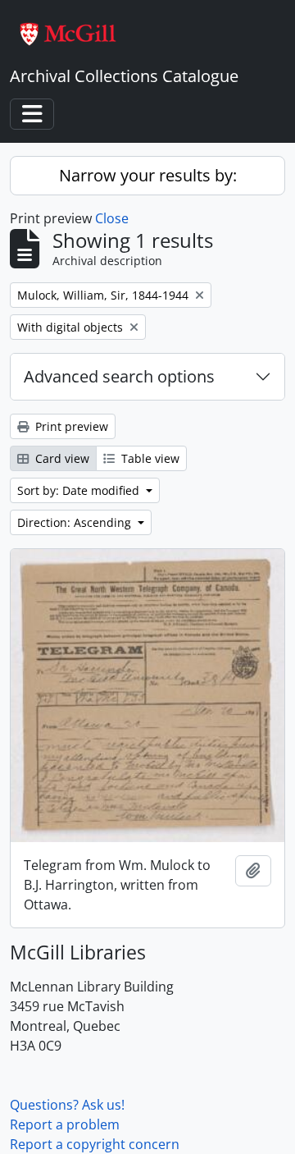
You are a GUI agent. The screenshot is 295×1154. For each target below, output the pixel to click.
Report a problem (65, 1124)
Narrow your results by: (148, 175)
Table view (148, 458)
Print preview (70, 426)
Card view (60, 458)
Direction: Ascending (75, 522)
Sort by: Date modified (80, 490)
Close (112, 218)
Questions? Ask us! (67, 1105)
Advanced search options (119, 376)
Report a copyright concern (94, 1144)
